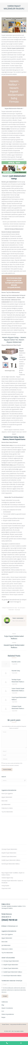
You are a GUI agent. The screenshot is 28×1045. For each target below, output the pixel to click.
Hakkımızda (5, 1002)
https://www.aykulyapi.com (18, 620)
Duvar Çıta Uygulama (7, 793)
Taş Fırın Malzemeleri (7, 811)
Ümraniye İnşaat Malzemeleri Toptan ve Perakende (12, 881)
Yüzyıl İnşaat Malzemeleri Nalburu (19, 698)
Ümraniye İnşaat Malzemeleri (9, 849)
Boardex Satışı (16, 670)
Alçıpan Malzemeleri (7, 797)
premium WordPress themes (19, 1024)
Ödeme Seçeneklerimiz (8, 1014)
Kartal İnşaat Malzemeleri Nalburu (11, 863)
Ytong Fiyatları (5, 885)
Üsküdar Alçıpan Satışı (7, 877)
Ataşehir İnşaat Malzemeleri (9, 853)
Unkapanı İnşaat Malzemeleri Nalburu (18, 707)
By (21, 607)
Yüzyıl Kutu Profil (6, 888)
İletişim (3, 1017)
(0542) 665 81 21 (6, 917)
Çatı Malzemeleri (6, 804)
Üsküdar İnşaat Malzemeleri (9, 856)
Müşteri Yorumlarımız (7, 1008)
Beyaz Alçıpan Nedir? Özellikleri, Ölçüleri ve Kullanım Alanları (13, 874)
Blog (3, 1005)
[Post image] (6, 664)
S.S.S (3, 1011)
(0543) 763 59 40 (9, 920)
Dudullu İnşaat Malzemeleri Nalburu (11, 860)
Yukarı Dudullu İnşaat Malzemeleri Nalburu (18, 689)
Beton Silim (4, 801)
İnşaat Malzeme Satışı (12, 607)
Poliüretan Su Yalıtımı (7, 808)
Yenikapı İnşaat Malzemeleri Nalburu (18, 681)
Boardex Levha (16, 662)
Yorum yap (17, 609)
